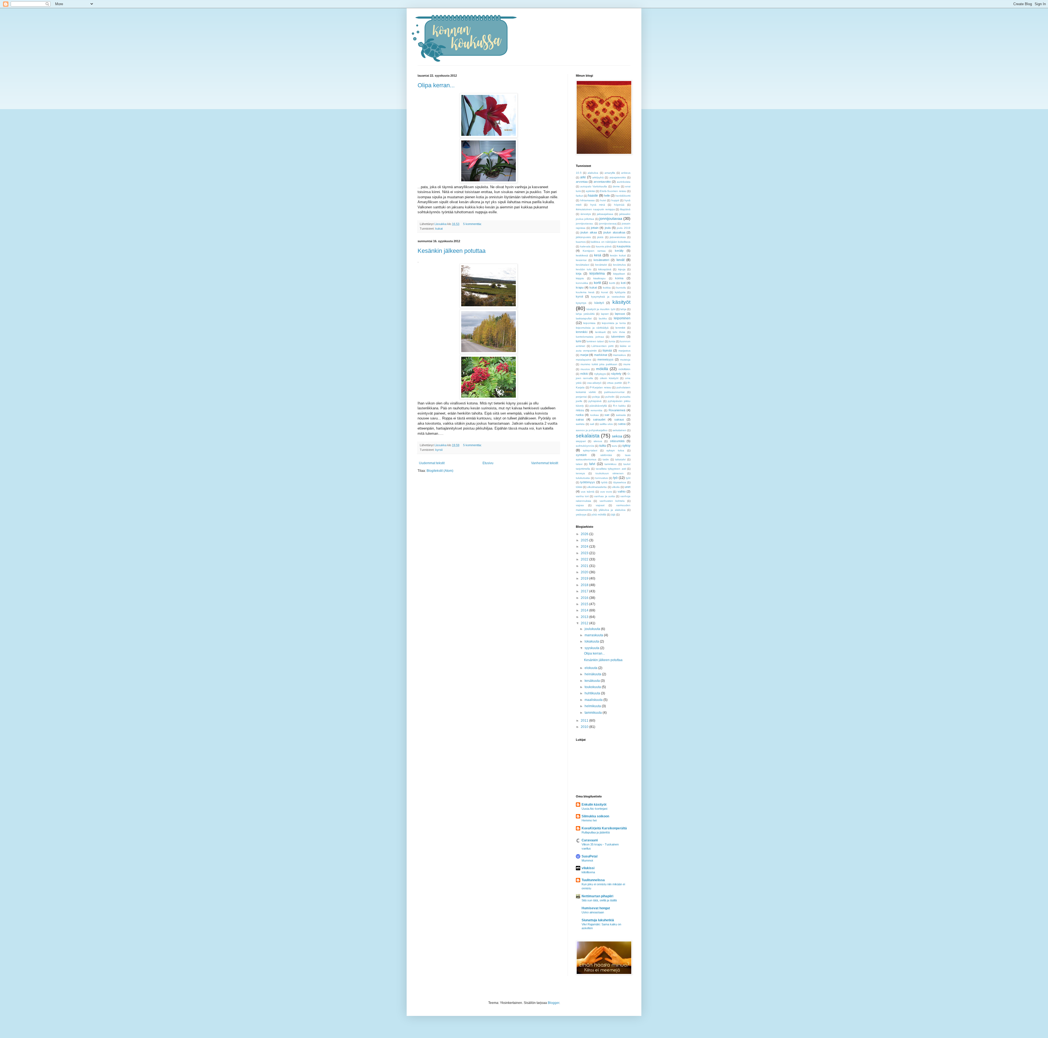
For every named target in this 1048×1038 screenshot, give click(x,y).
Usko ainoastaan (593, 912)
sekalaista (588, 436)
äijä (613, 514)
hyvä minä (597, 204)
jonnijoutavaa (610, 218)
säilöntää (606, 455)
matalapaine (583, 359)
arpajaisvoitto (617, 177)
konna (619, 278)
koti (623, 282)
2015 (585, 604)
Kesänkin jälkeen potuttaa (452, 250)
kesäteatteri (601, 260)
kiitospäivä (604, 269)
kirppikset (619, 273)
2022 (585, 559)
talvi (592, 464)
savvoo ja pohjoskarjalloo (592, 430)
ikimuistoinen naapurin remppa (595, 209)
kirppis (580, 278)
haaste (593, 195)
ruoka (579, 414)
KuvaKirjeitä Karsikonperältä (604, 828)
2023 (585, 553)
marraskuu (619, 354)
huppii (615, 200)
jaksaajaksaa (605, 213)
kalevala (585, 246)
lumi (578, 341)
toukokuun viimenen (610, 473)
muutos (585, 369)
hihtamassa (587, 200)
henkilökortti (622, 195)
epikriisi (590, 191)
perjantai (581, 396)
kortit (597, 283)
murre (626, 364)
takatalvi (620, 459)
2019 (585, 578)
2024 (585, 546)
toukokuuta (593, 687)
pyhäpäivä (595, 401)
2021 (585, 566)
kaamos (581, 241)
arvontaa (582, 181)
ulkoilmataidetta (597, 486)
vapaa (580, 505)
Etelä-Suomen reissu (613, 191)
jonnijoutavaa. (585, 223)
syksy (626, 446)
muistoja (625, 359)
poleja (596, 396)
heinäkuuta (593, 674)
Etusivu (488, 463)
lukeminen (618, 336)
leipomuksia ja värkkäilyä (592, 327)
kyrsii (438, 449)
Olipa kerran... (436, 85)
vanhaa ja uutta (604, 496)
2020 (585, 572)
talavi (579, 464)
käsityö (599, 302)
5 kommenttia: (473, 224)
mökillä (602, 369)
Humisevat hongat (596, 908)
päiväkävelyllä (598, 405)
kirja (578, 273)
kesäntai (581, 260)
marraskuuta (594, 635)
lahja (623, 309)
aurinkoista (623, 181)
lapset (605, 313)
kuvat (604, 292)
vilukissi (588, 868)
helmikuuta (593, 706)
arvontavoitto (602, 181)
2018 (585, 585)
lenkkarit (600, 332)
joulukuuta (593, 629)
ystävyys (581, 514)
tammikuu (611, 464)
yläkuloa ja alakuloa (612, 509)
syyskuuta (592, 648)
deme (616, 186)
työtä (604, 482)
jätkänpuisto (583, 237)
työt (628, 477)
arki (583, 177)
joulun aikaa (588, 232)
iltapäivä (625, 209)
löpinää (607, 350)
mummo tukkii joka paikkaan (598, 364)
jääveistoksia (618, 237)
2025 (585, 540)
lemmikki (581, 332)
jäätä (600, 237)
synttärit (581, 455)
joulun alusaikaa (614, 232)
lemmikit (620, 327)
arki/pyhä (598, 177)
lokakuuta (592, 641)
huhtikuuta (593, 693)
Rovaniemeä (617, 410)
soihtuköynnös (585, 445)
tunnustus (601, 477)
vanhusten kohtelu (612, 500)
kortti (612, 282)
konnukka (582, 282)
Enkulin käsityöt (594, 804)
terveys (580, 473)
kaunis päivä (604, 246)
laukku (603, 318)
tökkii (579, 486)
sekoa (617, 436)
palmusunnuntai (614, 392)
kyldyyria (620, 292)
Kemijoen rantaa (594, 250)
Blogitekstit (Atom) (440, 471)
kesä (597, 255)
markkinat (600, 354)
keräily (619, 250)
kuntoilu (621, 287)
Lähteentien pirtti (602, 345)
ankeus (625, 172)
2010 (585, 727)
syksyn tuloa (615, 450)
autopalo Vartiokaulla (593, 186)
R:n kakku (619, 405)
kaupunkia (623, 246)
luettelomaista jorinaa (590, 336)
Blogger (553, 1003)
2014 (585, 610)
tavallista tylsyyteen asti (611, 468)
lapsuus (620, 313)
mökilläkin (624, 369)
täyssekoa (619, 482)
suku (602, 446)
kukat (439, 228)
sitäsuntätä (617, 441)
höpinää (619, 204)
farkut (579, 195)
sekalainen (619, 430)
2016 (585, 598)
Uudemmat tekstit (432, 463)
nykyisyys (600, 373)
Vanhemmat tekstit (544, 463)
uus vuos (606, 491)
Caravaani (590, 840)
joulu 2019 (623, 227)
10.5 (579, 172)
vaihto (622, 491)
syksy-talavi (590, 450)
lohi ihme (619, 332)
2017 (585, 591)
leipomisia (589, 323)
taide (606, 459)
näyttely (616, 373)
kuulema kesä (585, 292)
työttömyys (587, 482)
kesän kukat (618, 255)
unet (627, 486)
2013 (585, 617)
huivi (603, 200)
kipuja (622, 269)
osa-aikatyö (594, 382)
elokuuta (591, 668)
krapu (579, 287)
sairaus (619, 419)
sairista (580, 423)
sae (607, 414)
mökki (584, 373)
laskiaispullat (584, 318)
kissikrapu (599, 278)
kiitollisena (588, 872)
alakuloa (593, 172)
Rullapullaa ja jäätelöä (596, 832)
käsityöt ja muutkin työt (600, 309)
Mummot (587, 860)
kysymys (581, 302)
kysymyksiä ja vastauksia (608, 296)
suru (614, 445)
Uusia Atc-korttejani (594, 808)
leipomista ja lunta (614, 323)
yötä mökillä (598, 514)
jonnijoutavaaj (608, 223)
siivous (598, 441)
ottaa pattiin (614, 382)
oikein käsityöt (609, 378)
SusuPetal (589, 856)
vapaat (600, 505)
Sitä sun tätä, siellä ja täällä (599, 900)
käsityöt (621, 302)
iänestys (585, 213)
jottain (595, 227)
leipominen (622, 318)
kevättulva (619, 264)
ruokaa (594, 414)
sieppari (581, 441)
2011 (585, 720)
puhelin (610, 396)
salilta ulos (606, 423)
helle (607, 195)
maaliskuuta (594, 700)
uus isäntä (587, 491)
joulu (608, 227)
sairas (580, 419)
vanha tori (582, 496)
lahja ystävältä (585, 313)
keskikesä (582, 255)
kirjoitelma (597, 273)
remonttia (596, 410)
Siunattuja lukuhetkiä (598, 920)
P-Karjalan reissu (600, 387)
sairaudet (599, 419)
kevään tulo (583, 269)
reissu (580, 410)
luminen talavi (595, 341)
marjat (584, 354)
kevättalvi (601, 264)
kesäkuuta (593, 681)
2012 (585, 623)
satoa (622, 423)
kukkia (607, 287)
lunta (612, 341)
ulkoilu (616, 486)
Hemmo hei (589, 820)
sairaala (621, 414)
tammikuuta (594, 713)
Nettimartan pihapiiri (597, 896)
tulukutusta (583, 477)
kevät (620, 260)
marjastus (624, 350)
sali (592, 423)
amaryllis (610, 172)
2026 (585, 534)
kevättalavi (582, 264)
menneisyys (605, 359)
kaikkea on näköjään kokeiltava (610, 241)
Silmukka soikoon (595, 816)
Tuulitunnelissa (593, 880)
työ (615, 478)
